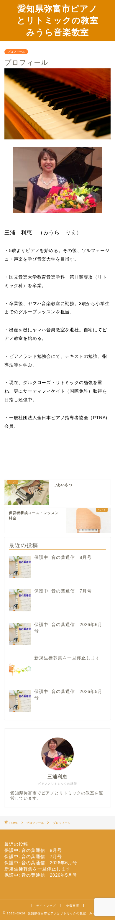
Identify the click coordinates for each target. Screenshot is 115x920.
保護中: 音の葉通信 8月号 (33, 850)
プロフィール (16, 51)
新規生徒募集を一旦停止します (37, 868)
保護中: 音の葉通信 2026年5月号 (40, 875)
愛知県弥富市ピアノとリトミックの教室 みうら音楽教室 (62, 20)
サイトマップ (46, 905)
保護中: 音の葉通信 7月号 (33, 856)
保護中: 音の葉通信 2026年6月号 (40, 862)
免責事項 (72, 905)
